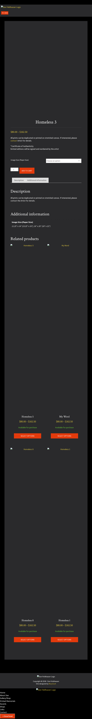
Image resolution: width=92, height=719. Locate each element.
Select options (27, 436)
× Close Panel (7, 716)
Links (2, 709)
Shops (2, 706)
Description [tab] (19, 180)
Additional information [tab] (36, 180)
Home (2, 692)
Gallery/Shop (5, 698)
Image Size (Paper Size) (20, 160)
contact (14, 140)
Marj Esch (52, 684)
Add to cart (27, 171)
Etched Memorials (7, 701)
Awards (3, 704)
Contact (3, 712)
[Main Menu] (3, 2)
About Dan (4, 695)
